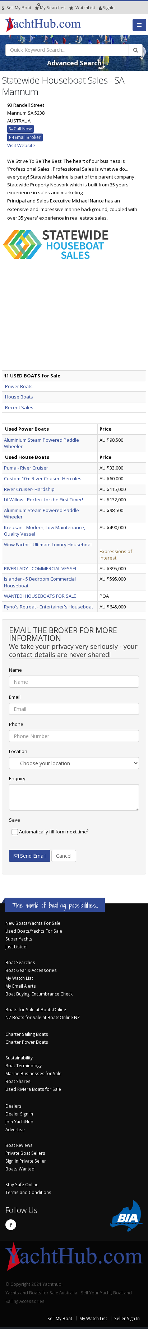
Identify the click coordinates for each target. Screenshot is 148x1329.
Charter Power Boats (26, 1042)
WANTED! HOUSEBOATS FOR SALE (40, 596)
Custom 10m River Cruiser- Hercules (43, 478)
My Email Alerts (20, 986)
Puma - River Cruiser (26, 468)
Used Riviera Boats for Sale (33, 1089)
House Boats (19, 396)
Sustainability (19, 1057)
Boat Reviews (19, 1145)
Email (14, 697)
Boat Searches (20, 962)
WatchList (85, 7)
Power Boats (19, 386)
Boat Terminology (23, 1065)
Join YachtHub (19, 1121)
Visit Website (21, 145)
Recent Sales (19, 407)
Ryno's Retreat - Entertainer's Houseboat (48, 606)
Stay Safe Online (21, 1184)
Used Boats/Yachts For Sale (33, 931)
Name (15, 670)
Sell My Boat (18, 7)
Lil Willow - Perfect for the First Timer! (43, 499)
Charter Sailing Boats (26, 1034)
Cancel (63, 855)
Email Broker (27, 137)
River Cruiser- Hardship (29, 489)
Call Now (22, 129)
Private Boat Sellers (25, 1153)
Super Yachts (18, 939)
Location (18, 751)
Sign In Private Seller (25, 1161)
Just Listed (16, 946)
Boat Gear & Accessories (31, 970)
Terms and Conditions (28, 1192)
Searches (53, 7)
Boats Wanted (19, 1169)
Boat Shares (18, 1081)
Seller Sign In (127, 1318)
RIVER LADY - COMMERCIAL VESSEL (40, 568)
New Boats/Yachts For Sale (32, 923)
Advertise (15, 1129)
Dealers (13, 1106)
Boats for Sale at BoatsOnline (35, 1009)
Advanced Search (74, 63)
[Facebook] (10, 1224)
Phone (16, 724)
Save (14, 820)
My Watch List (19, 978)
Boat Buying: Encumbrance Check (39, 994)
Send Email (32, 855)
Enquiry (17, 778)
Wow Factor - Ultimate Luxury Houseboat (48, 544)
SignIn (99, 7)
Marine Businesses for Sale (33, 1073)
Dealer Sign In (19, 1114)
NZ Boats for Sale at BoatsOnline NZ (42, 1017)
